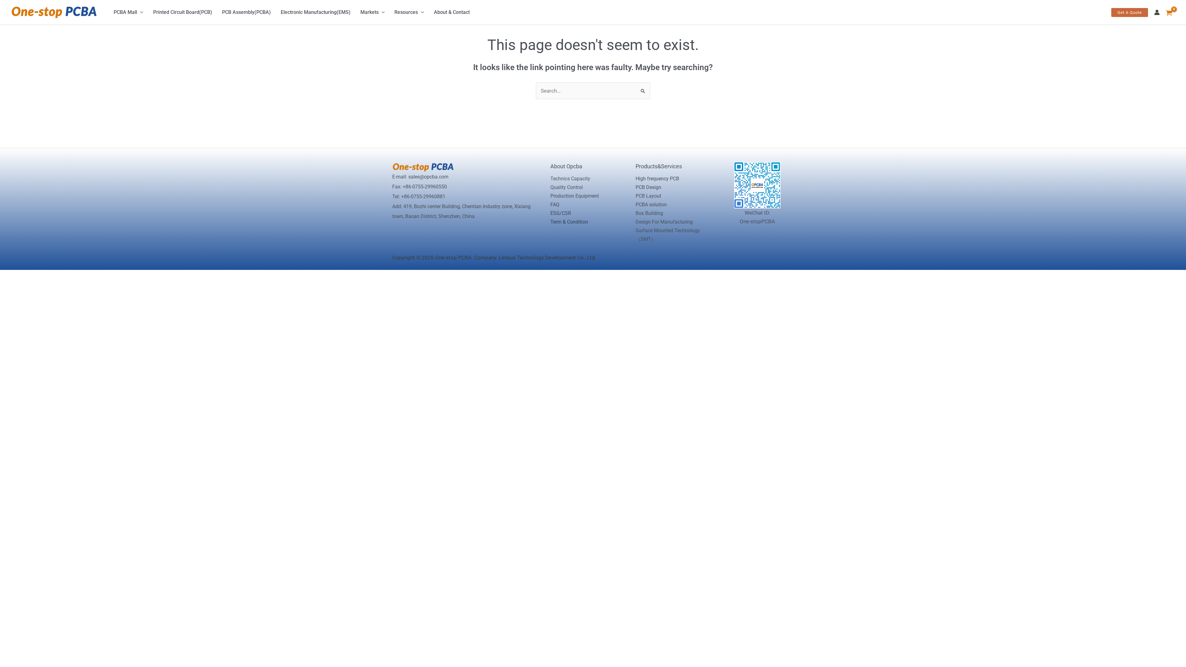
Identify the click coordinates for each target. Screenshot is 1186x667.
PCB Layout (648, 196)
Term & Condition (569, 222)
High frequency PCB (657, 179)
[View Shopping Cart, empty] (1170, 12)
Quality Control (566, 187)
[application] (140, 12)
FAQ (554, 205)
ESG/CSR (560, 213)
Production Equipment (574, 196)
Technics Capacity (570, 179)
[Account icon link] (1157, 12)
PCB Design (648, 187)
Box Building (649, 213)
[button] (1129, 12)
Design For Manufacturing (664, 222)
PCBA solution (651, 205)
